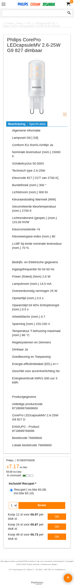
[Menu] (4, 4)
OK (57, 516)
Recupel (30, 491)
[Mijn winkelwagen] (68, 4)
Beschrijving (16, 124)
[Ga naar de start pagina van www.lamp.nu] (36, 4)
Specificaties (37, 124)
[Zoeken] (69, 13)
